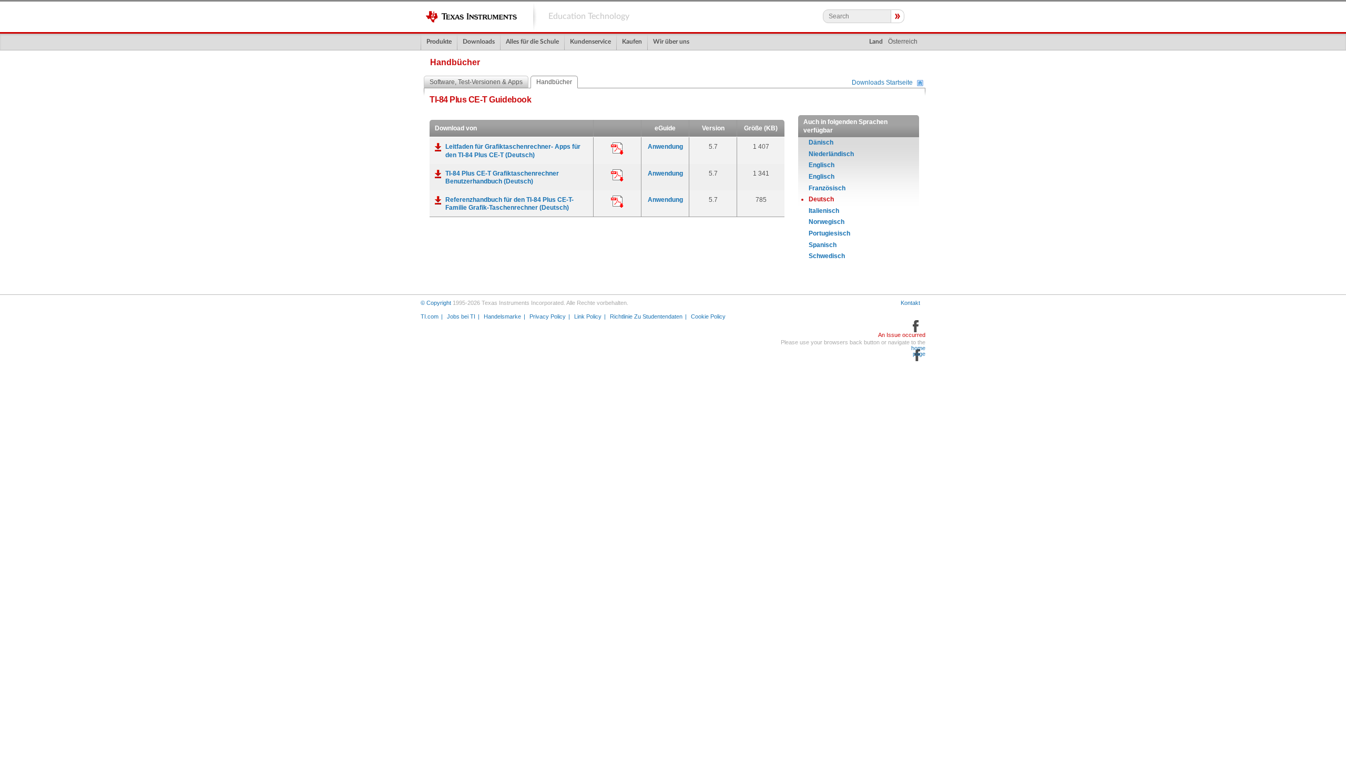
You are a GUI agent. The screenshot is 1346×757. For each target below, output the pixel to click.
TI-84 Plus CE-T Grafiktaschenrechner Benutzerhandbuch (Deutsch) (502, 178)
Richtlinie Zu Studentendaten (646, 316)
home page (918, 351)
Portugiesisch (829, 233)
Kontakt (910, 303)
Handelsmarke (502, 316)
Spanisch (823, 245)
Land (876, 41)
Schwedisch (827, 256)
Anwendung (665, 146)
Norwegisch (826, 222)
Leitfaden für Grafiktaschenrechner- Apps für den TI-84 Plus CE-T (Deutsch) (512, 151)
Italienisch (824, 210)
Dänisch (821, 142)
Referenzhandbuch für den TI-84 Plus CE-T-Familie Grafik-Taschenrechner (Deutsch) (509, 204)
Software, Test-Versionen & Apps (476, 82)
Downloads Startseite (882, 83)
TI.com (430, 316)
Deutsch (821, 199)
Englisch (821, 165)
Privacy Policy (547, 316)
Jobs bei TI (461, 316)
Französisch (827, 188)
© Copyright (436, 303)
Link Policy (587, 316)
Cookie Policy (708, 316)
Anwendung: (617, 148)
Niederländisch (831, 154)
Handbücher (554, 82)
